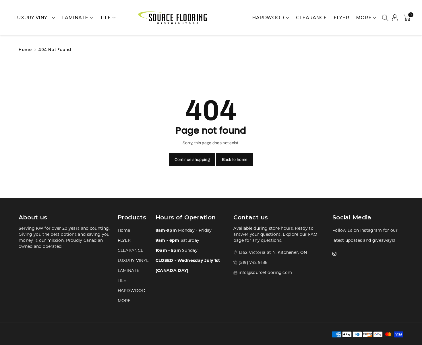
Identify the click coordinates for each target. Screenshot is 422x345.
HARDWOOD (268, 17)
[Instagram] (334, 253)
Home (25, 49)
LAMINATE (75, 17)
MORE (124, 300)
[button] (385, 17)
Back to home (235, 159)
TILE (105, 17)
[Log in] (394, 17)
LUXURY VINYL (32, 17)
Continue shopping (192, 159)
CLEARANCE (311, 17)
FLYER (341, 17)
